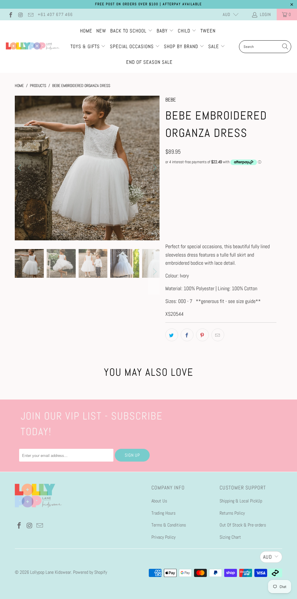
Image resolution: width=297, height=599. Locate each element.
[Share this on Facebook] (187, 334)
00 (186, 185)
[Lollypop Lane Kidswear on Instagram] (20, 14)
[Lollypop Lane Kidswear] (32, 46)
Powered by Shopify (90, 572)
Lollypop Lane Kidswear (50, 572)
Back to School (129, 31)
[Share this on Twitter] (171, 334)
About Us (159, 501)
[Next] (154, 168)
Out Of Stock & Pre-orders (243, 525)
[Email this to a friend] (217, 334)
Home (86, 31)
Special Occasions (132, 46)
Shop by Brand (181, 46)
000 (172, 185)
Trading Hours (163, 513)
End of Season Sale (149, 62)
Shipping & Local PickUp (241, 501)
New (101, 31)
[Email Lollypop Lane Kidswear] (30, 14)
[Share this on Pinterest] (202, 334)
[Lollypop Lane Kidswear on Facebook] (10, 14)
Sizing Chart (230, 537)
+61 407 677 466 (55, 14)
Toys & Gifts (85, 46)
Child (185, 31)
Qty (168, 217)
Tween (207, 31)
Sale (214, 46)
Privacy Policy (163, 537)
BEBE (170, 99)
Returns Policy (232, 513)
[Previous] (20, 168)
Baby (163, 31)
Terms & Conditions (168, 525)
